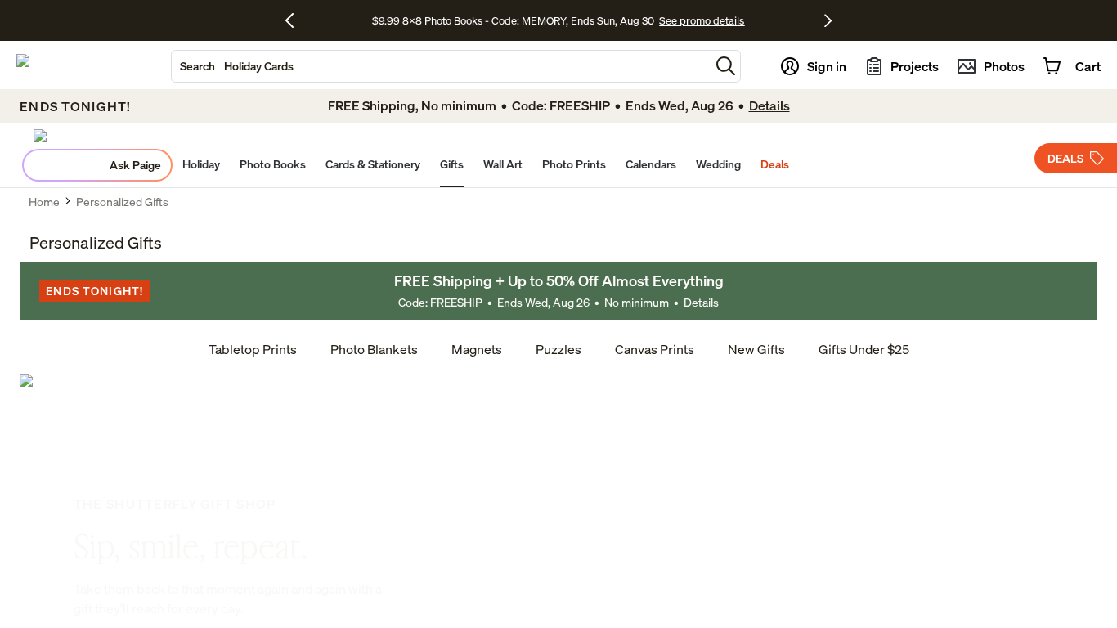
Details (701, 302)
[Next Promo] (828, 20)
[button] (725, 66)
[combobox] (441, 66)
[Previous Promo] (295, 20)
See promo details (701, 20)
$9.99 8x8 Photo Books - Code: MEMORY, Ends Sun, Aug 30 (513, 20)
